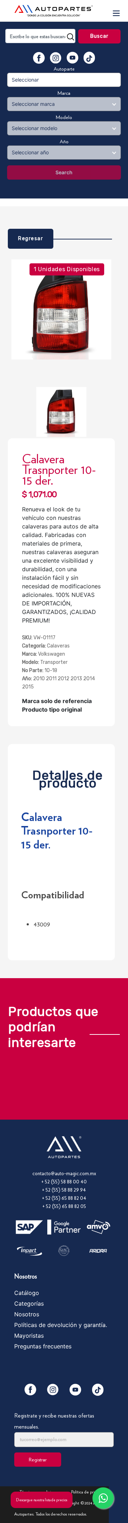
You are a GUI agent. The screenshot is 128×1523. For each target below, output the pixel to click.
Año (64, 141)
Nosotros (26, 1314)
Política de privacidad (89, 1491)
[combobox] (40, 36)
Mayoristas (29, 1335)
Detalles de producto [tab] (67, 777)
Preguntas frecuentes (42, 1346)
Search (64, 172)
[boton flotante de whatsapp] (103, 1498)
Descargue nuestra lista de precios (41, 1499)
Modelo (64, 117)
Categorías (29, 1303)
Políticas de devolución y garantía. (60, 1324)
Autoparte (64, 69)
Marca (64, 93)
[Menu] (115, 11)
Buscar (99, 36)
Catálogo (26, 1292)
